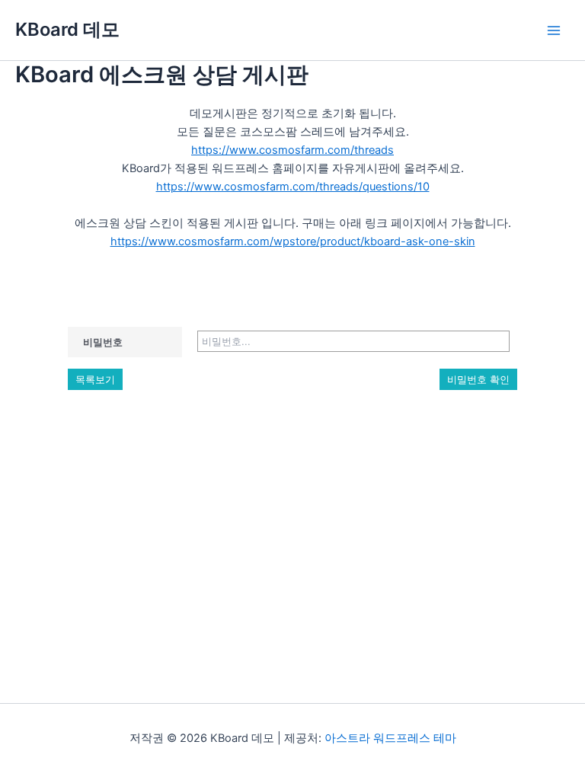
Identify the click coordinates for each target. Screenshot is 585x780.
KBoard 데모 (67, 29)
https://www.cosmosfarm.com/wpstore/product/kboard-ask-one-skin (292, 241)
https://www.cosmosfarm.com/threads (292, 150)
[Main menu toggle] (554, 30)
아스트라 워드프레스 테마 (390, 738)
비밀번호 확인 (478, 379)
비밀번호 (103, 342)
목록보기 (95, 379)
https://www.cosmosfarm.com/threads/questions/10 (293, 186)
